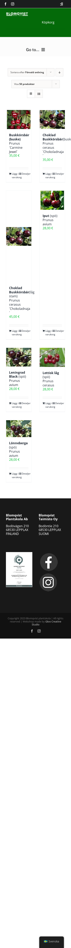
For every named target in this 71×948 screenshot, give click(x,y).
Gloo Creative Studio (46, 623)
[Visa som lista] (39, 94)
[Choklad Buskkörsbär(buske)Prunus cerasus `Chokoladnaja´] (52, 119)
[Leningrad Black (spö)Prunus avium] (18, 357)
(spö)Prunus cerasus (51, 379)
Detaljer (25, 173)
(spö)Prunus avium (50, 220)
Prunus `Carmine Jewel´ (19, 143)
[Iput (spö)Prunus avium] (52, 200)
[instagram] (12, 4)
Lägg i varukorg (15, 175)
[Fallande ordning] (59, 72)
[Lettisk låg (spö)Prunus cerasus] (52, 357)
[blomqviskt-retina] (17, 14)
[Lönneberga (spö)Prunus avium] (18, 428)
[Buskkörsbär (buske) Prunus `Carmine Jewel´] (18, 119)
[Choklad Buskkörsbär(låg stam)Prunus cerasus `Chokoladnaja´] (18, 236)
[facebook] (5, 4)
